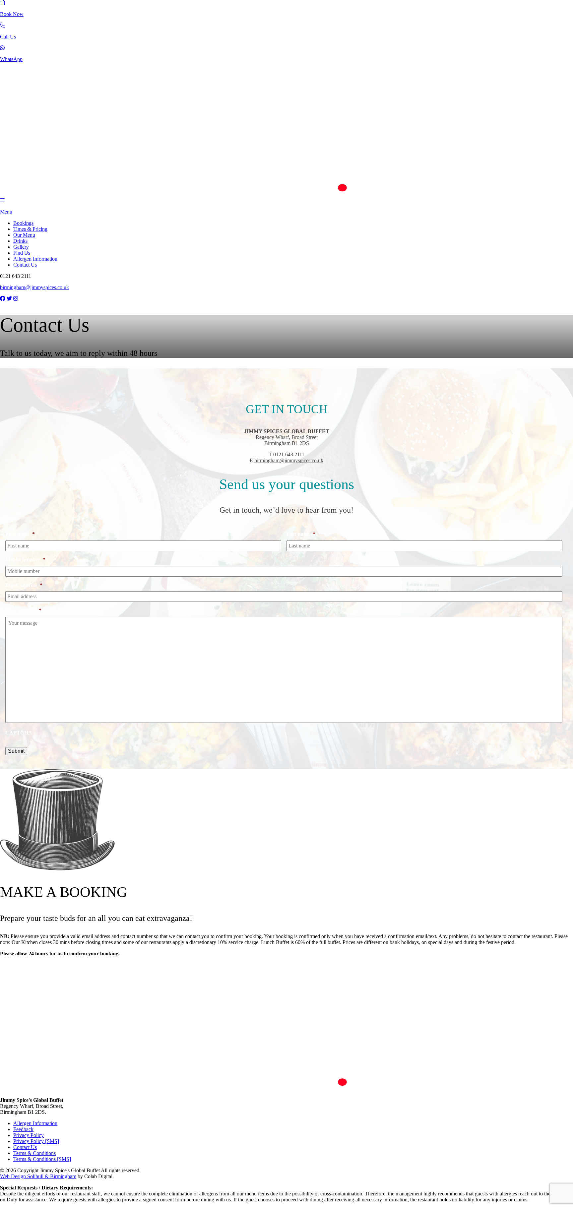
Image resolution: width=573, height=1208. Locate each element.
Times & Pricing (30, 229)
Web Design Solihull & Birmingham (38, 1176)
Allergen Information (35, 259)
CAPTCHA (18, 732)
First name (20, 534)
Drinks (20, 241)
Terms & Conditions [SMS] (42, 1159)
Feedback (23, 1129)
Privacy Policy (28, 1135)
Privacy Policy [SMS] (36, 1141)
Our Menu (24, 235)
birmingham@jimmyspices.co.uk (34, 287)
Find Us (21, 253)
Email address (23, 585)
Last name (300, 534)
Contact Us (25, 265)
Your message (23, 610)
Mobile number (25, 559)
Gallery (21, 247)
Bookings (23, 223)
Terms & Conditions (34, 1153)
